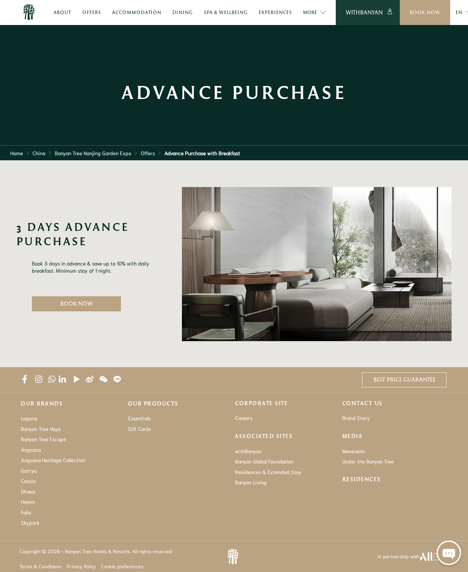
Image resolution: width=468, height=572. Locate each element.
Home (16, 152)
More (310, 12)
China (39, 152)
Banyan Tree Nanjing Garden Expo (93, 152)
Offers (148, 152)
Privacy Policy (81, 566)
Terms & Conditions (41, 566)
